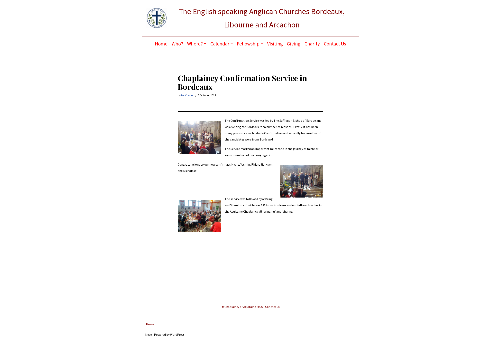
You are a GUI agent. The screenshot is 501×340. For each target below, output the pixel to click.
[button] (205, 43)
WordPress (177, 334)
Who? (177, 44)
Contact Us (335, 44)
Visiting (275, 44)
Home (161, 44)
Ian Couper (187, 95)
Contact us (272, 307)
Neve (148, 334)
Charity (312, 44)
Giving (293, 44)
